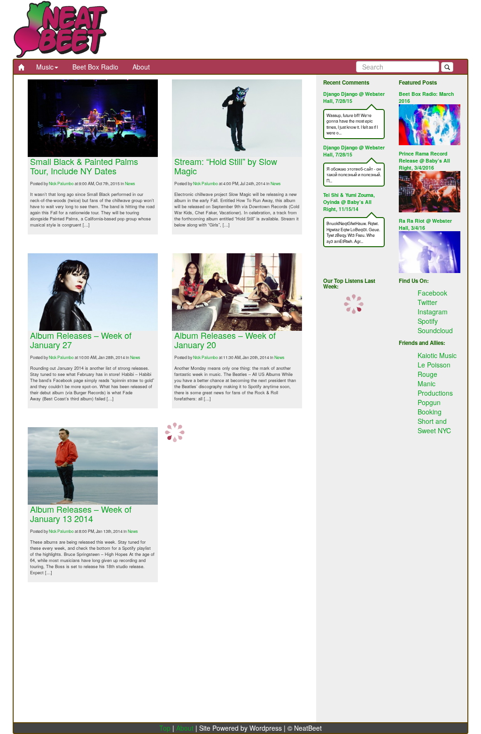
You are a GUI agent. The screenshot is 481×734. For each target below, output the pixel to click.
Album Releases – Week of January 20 (225, 340)
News (130, 183)
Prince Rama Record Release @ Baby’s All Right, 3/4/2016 (424, 160)
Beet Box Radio (95, 66)
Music (45, 66)
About (141, 66)
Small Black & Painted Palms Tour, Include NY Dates (84, 166)
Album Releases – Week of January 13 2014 (81, 513)
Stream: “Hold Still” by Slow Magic (225, 166)
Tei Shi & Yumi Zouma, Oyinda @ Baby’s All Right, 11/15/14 (349, 201)
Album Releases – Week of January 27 (81, 340)
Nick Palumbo (61, 183)
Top (165, 728)
